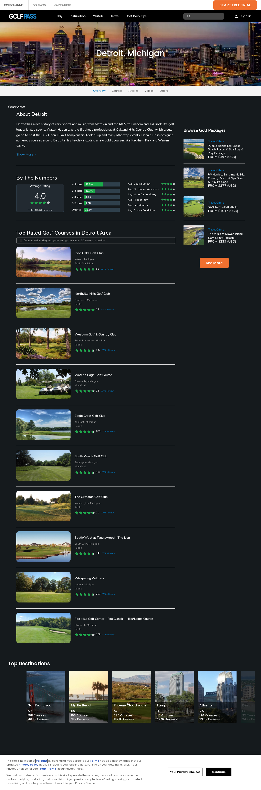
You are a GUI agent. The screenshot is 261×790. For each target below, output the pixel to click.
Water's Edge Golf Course (93, 375)
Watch (98, 16)
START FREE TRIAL (235, 5)
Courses (117, 91)
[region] (130, 772)
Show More (24, 154)
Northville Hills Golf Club (92, 293)
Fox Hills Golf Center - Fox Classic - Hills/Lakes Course (114, 619)
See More (214, 262)
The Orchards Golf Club (91, 497)
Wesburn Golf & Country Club (95, 334)
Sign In (245, 16)
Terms (94, 761)
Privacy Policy (28, 765)
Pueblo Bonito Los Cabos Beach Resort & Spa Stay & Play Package (225, 149)
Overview (99, 91)
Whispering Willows (89, 578)
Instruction (78, 16)
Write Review (107, 269)
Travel (115, 16)
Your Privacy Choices (185, 772)
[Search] (189, 16)
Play (60, 16)
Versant (41, 761)
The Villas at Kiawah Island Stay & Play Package (225, 235)
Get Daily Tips (137, 16)
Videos (149, 91)
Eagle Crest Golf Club (90, 416)
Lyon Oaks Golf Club (89, 253)
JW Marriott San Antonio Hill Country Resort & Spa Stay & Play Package (226, 178)
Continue (219, 772)
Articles (133, 91)
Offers (164, 91)
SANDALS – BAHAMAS (223, 207)
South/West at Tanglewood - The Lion (102, 537)
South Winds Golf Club (91, 456)
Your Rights (48, 769)
